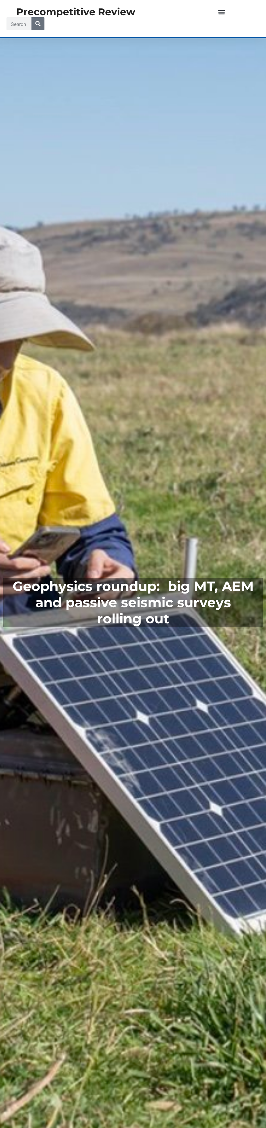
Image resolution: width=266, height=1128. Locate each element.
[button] (221, 11)
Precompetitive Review (75, 12)
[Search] (37, 23)
